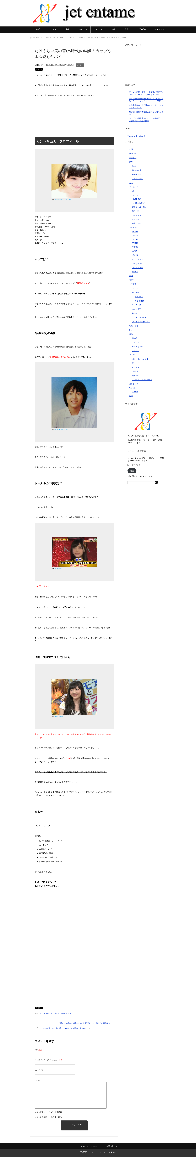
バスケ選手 (136, 309)
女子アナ (128, 29)
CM (130, 330)
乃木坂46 (136, 251)
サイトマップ (158, 29)
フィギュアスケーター (141, 322)
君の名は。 (136, 338)
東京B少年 (136, 223)
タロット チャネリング (61, 429)
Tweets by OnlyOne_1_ (136, 136)
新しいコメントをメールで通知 (49, 1112)
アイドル (98, 29)
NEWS (135, 195)
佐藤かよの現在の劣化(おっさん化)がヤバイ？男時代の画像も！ (84, 1023)
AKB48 (135, 232)
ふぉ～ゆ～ (136, 215)
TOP (48, 37)
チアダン (135, 351)
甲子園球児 (139, 301)
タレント (132, 154)
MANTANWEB (59, 716)
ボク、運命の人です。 (141, 359)
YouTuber (143, 29)
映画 (131, 334)
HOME (37, 29)
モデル (132, 280)
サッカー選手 (137, 305)
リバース (135, 367)
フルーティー (137, 268)
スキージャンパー (139, 318)
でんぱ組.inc (137, 263)
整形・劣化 (133, 326)
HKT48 (135, 239)
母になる (135, 363)
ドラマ (132, 355)
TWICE (135, 272)
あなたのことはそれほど (142, 380)
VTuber (135, 392)
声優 (113, 29)
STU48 (135, 243)
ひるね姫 (135, 342)
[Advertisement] (74, 115)
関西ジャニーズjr (139, 207)
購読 (132, 471)
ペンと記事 (58, 568)
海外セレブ (133, 384)
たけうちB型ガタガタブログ (63, 199)
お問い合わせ (111, 1146)
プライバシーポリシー (89, 1146)
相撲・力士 (136, 313)
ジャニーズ (82, 29)
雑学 (131, 396)
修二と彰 (135, 211)
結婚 (134, 166)
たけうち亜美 (65, 1013)
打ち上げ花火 (137, 347)
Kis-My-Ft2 (136, 199)
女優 (131, 149)
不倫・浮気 (136, 174)
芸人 (131, 183)
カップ (42, 1013)
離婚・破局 (136, 170)
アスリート (133, 288)
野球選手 (135, 292)
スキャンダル (137, 179)
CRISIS (135, 372)
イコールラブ (137, 259)
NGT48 (135, 247)
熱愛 (68, 29)
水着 (55, 1013)
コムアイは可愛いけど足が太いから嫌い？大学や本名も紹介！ (63, 1028)
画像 (48, 1013)
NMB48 (135, 235)
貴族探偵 (135, 375)
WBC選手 (139, 297)
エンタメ (52, 29)
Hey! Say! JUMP (138, 203)
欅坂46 (135, 255)
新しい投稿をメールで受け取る (49, 1117)
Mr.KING (135, 219)
